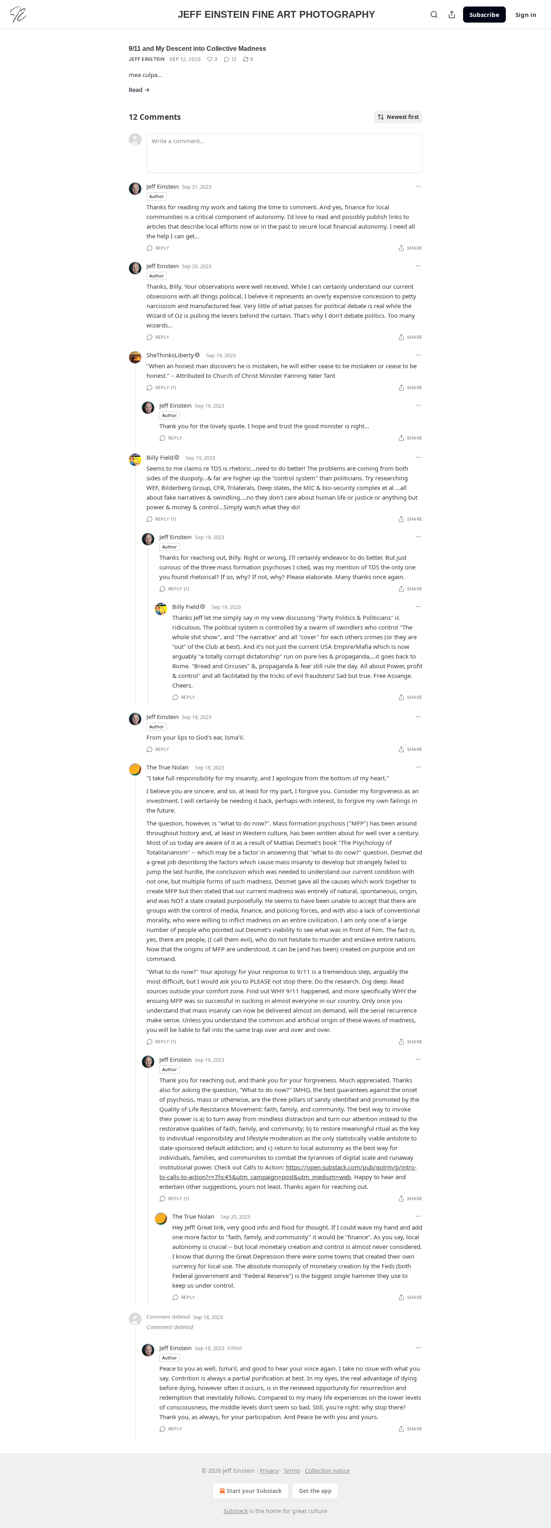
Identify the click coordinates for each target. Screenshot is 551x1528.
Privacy (269, 1470)
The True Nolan (167, 767)
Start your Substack (254, 1491)
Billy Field (159, 457)
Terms (292, 1470)
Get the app (315, 1491)
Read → (139, 89)
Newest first (403, 117)
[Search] (434, 14)
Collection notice (327, 1470)
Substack (235, 1511)
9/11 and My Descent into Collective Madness (197, 48)
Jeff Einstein (147, 59)
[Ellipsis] (418, 186)
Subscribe (484, 14)
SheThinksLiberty (170, 355)
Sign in (526, 14)
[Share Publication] (452, 14)
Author (156, 196)
